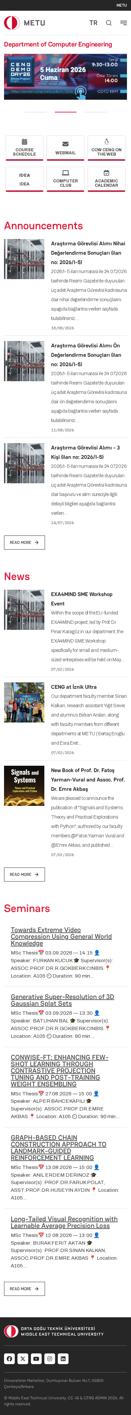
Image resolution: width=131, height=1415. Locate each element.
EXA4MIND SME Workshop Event (82, 599)
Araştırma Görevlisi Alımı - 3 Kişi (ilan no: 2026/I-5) (85, 452)
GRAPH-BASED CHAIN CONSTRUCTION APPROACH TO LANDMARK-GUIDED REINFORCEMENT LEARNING (58, 1147)
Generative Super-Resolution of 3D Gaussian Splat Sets (62, 1000)
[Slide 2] (66, 112)
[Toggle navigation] (123, 22)
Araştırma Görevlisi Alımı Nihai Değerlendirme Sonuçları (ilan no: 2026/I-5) (88, 253)
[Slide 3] (95, 112)
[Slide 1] (36, 112)
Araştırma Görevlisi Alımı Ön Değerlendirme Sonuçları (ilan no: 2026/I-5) (86, 355)
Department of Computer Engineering (58, 44)
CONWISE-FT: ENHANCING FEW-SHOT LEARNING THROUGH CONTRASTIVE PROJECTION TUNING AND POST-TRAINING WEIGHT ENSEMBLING (59, 1070)
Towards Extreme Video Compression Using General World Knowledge (61, 936)
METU (122, 5)
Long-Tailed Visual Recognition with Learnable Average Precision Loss (64, 1222)
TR (93, 22)
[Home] (24, 22)
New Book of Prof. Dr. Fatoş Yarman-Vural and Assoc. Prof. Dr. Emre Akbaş (88, 780)
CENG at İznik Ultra (74, 686)
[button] (8, 77)
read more (20, 542)
